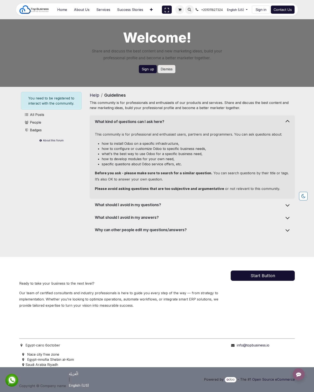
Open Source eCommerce (273, 379)
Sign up (148, 69)
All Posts (36, 114)
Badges (35, 130)
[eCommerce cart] (179, 9)
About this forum (53, 140)
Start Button (263, 275)
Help (94, 95)
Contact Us (283, 9)
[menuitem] (62, 9)
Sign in (260, 9)
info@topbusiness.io (253, 345)
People (35, 122)
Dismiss (167, 69)
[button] (189, 9)
